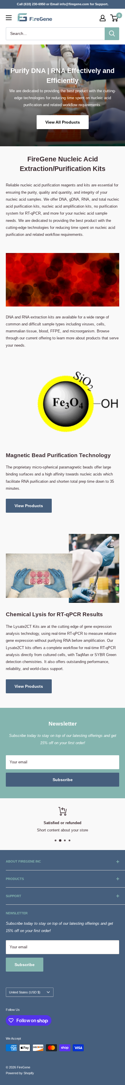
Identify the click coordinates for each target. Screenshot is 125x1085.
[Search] (112, 33)
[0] (114, 18)
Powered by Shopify (20, 1073)
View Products (29, 505)
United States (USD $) (24, 992)
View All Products (62, 122)
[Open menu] (9, 17)
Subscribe (63, 779)
